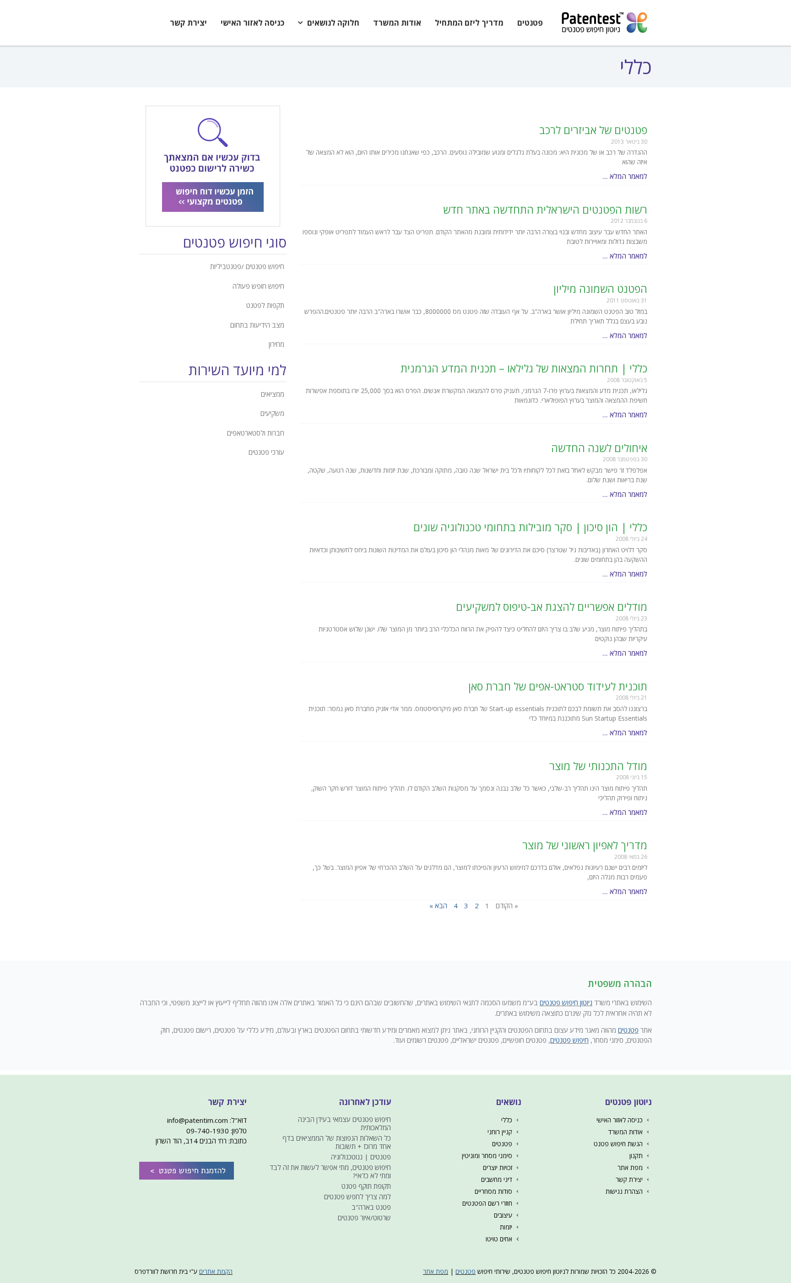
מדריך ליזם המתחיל (469, 22)
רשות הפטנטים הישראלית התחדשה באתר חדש (545, 209)
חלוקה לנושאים (333, 22)
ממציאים (272, 394)
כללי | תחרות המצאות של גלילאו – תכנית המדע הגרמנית (524, 368)
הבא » (438, 905)
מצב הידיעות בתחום (257, 324)
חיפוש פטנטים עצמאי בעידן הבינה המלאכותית (344, 1123)
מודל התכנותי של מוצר (598, 766)
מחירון (276, 344)
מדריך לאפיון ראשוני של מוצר (584, 845)
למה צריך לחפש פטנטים (357, 1196)
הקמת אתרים (216, 1271)
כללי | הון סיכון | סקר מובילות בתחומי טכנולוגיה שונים (530, 527)
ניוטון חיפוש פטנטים (566, 1002)
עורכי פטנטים (266, 452)
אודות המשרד (397, 22)
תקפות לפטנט (265, 305)
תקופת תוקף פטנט (366, 1186)
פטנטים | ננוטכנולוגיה (361, 1156)
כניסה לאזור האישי (252, 22)
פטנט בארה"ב (371, 1207)
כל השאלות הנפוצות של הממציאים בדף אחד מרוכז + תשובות (336, 1142)
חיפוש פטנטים (569, 1040)
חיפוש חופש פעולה (258, 286)
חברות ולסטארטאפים (255, 432)
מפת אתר (435, 1271)
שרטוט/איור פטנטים (364, 1217)
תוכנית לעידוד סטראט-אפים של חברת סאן (557, 686)
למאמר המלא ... (624, 176)
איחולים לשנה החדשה (599, 448)
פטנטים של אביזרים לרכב (593, 130)
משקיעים (272, 413)
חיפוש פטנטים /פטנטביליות (247, 266)
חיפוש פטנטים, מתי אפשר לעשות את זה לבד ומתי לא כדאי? (330, 1171)
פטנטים (530, 22)
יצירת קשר (188, 22)
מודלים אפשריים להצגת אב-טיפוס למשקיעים (551, 606)
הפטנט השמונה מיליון (600, 288)
